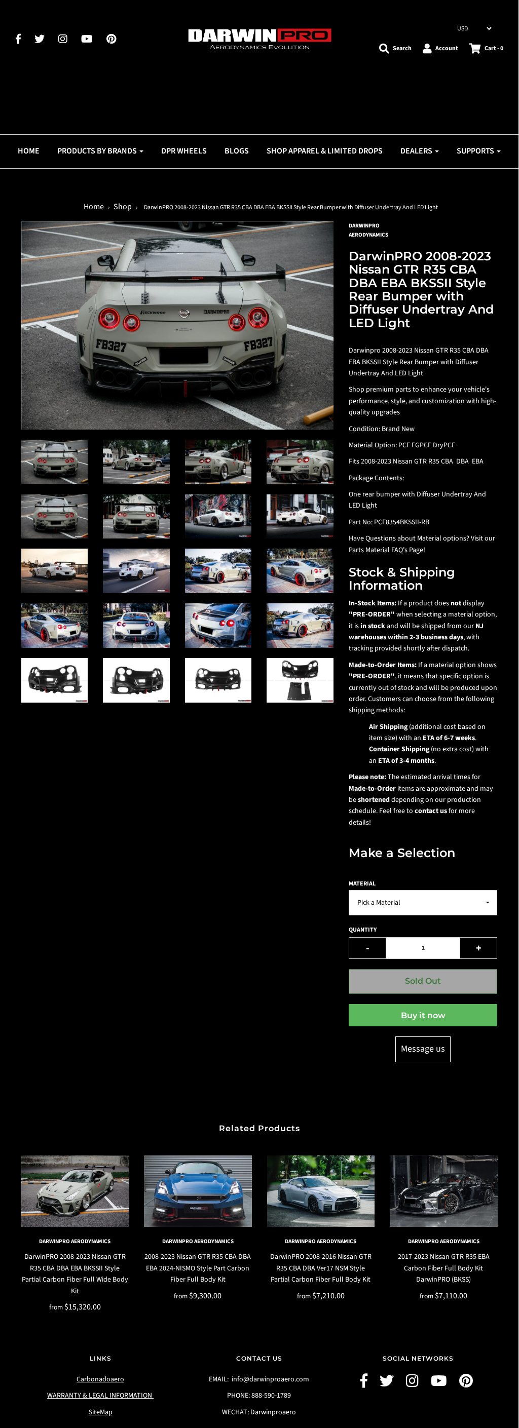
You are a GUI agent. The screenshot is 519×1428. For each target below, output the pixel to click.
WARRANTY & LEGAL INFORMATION (100, 1396)
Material (362, 883)
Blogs (237, 151)
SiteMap (101, 1412)
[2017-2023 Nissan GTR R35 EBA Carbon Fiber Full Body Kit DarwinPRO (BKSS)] (444, 1191)
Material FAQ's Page (394, 550)
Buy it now (423, 1015)
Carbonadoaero (100, 1379)
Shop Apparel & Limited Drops (325, 151)
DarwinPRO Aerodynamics (74, 1241)
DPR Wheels (184, 151)
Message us (423, 1049)
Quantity (363, 929)
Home (29, 151)
